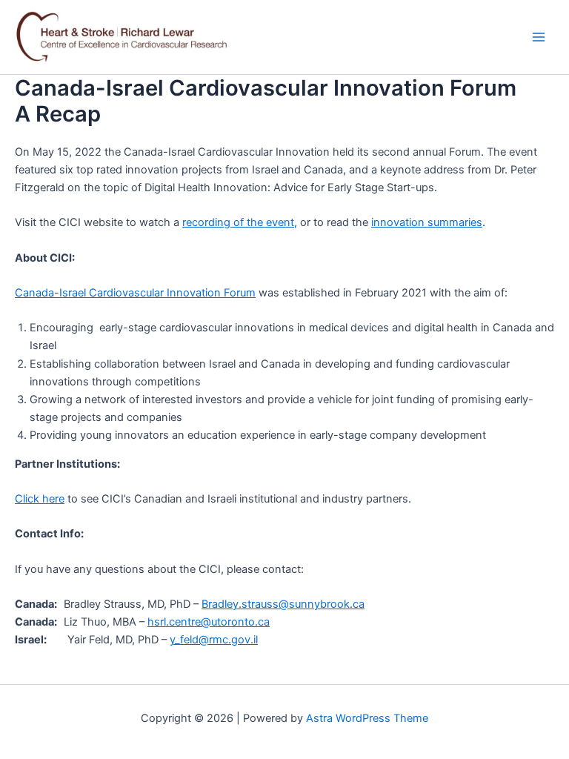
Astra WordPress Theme (367, 718)
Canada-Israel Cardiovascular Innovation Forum (135, 292)
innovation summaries (426, 222)
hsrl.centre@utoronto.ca (208, 622)
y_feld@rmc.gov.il (214, 639)
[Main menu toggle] (538, 37)
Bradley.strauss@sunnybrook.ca (283, 604)
